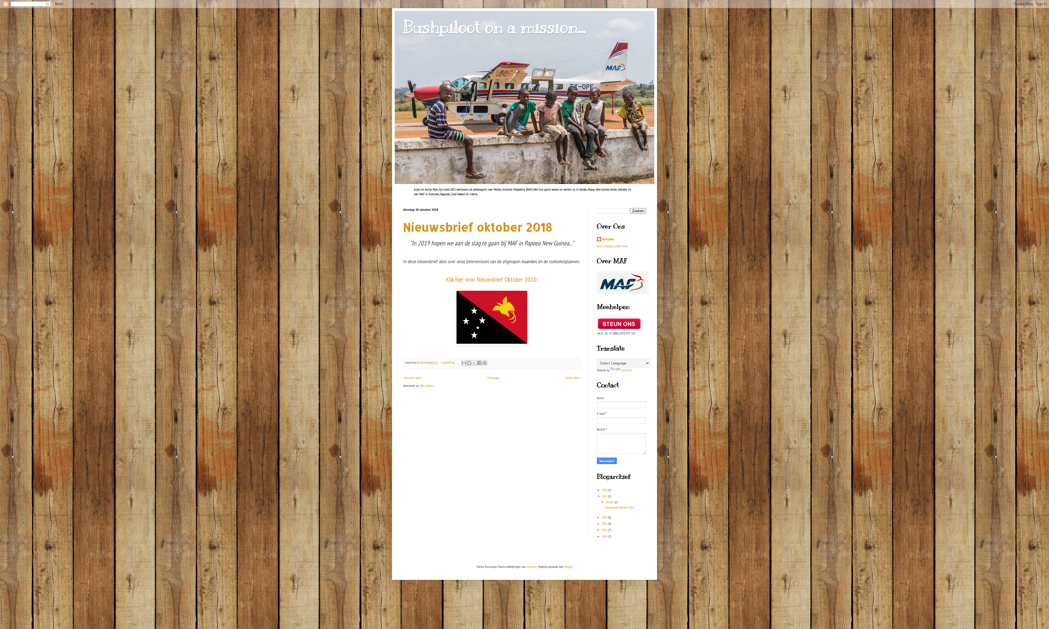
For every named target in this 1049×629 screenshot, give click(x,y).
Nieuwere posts (412, 378)
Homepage (493, 378)
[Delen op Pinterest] (484, 363)
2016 (605, 523)
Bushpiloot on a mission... (494, 27)
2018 (605, 496)
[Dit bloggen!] (469, 363)
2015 (605, 530)
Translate (626, 370)
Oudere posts (572, 378)
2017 (605, 517)
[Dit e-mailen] (464, 363)
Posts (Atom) (427, 386)
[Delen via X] (474, 363)
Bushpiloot (608, 239)
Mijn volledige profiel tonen (612, 246)
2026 (605, 490)
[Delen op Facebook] (479, 363)
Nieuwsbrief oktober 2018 (477, 227)
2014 (605, 536)
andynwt (532, 567)
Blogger (569, 567)
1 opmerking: (448, 362)
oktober (610, 502)
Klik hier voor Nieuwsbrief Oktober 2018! (492, 279)
